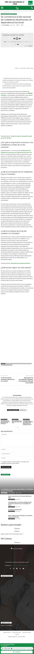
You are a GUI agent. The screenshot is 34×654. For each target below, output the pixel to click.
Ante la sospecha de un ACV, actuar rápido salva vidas (17, 421)
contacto (17, 634)
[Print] (24, 29)
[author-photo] (17, 390)
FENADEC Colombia (20, 363)
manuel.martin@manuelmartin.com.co (20, 565)
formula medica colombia (7, 365)
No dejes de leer (7, 11)
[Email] (20, 29)
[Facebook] (2, 29)
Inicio (2, 11)
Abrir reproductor (17, 652)
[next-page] (18, 427)
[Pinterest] (9, 29)
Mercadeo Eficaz (21, 636)
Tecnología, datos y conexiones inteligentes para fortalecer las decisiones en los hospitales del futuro (28, 422)
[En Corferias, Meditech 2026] (4, 512)
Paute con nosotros (27, 632)
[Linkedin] (17, 29)
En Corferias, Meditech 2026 (15, 509)
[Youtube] (23, 568)
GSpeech (30, 45)
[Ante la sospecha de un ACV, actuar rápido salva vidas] (17, 416)
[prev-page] (16, 427)
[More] (31, 29)
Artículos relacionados (13, 410)
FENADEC (13, 363)
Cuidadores (9, 363)
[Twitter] (6, 29)
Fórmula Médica (6, 25)
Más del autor (23, 410)
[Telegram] (27, 29)
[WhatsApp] (13, 29)
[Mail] (14, 568)
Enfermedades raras (5, 14)
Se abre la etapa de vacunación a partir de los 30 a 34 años (8, 379)
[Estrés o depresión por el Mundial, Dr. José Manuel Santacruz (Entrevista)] (4, 517)
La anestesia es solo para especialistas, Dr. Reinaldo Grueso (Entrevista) (5, 422)
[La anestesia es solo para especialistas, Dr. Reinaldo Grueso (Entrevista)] (6, 416)
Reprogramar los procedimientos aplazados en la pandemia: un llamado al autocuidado (26, 380)
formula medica (28, 363)
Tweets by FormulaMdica (6, 625)
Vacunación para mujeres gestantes (20, 263)
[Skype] (17, 568)
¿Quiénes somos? (7, 632)
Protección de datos (16, 632)
